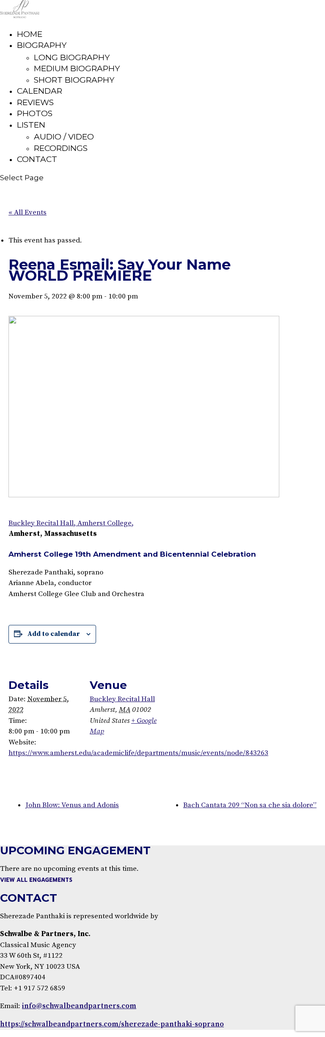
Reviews (35, 102)
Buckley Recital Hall (122, 699)
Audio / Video (64, 137)
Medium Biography (77, 68)
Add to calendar (54, 634)
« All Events (27, 212)
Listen (31, 125)
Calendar (39, 91)
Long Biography (72, 57)
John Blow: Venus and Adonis (72, 805)
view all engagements (36, 880)
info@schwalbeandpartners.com (79, 1006)
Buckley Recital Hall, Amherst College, (71, 523)
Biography (41, 45)
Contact (37, 159)
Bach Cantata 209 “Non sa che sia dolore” (250, 805)
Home (29, 34)
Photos (34, 113)
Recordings (61, 148)
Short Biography (74, 80)
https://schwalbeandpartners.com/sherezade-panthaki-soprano (112, 1024)
